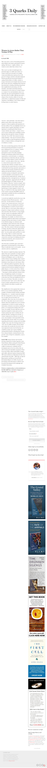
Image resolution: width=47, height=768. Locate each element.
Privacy (39, 443)
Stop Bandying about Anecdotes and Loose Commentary (15, 379)
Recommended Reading (19, 25)
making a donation (12, 760)
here (15, 371)
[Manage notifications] (44, 765)
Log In (18, 29)
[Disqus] (14, 396)
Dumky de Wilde (32, 742)
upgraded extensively (33, 739)
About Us (9, 25)
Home (3, 25)
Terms (36, 443)
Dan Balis (39, 739)
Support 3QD (42, 25)
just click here (30, 418)
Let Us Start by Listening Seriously (8, 377)
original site (32, 735)
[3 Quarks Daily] (23, 15)
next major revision (31, 740)
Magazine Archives (32, 25)
